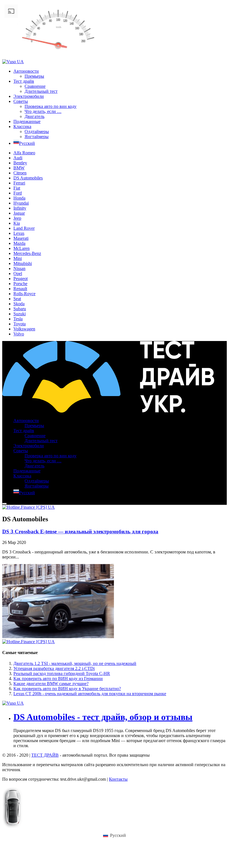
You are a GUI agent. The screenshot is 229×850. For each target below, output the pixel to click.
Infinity (19, 208)
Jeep (17, 218)
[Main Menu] (4, 504)
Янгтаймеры (37, 136)
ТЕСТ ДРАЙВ (45, 755)
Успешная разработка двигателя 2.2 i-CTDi (54, 668)
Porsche (20, 283)
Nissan (19, 268)
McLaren (21, 248)
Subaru (19, 308)
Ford (17, 193)
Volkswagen (24, 328)
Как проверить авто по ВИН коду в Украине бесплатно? (67, 688)
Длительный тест (41, 91)
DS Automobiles (28, 178)
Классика (22, 126)
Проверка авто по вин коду (51, 106)
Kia (16, 223)
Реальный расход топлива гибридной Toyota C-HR (61, 673)
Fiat (16, 188)
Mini (17, 258)
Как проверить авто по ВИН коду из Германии (58, 678)
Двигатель (34, 116)
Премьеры (34, 76)
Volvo (18, 334)
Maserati (20, 238)
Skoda (19, 303)
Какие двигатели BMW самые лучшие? (51, 683)
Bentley (20, 162)
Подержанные (26, 121)
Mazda (19, 243)
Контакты (118, 779)
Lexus (18, 233)
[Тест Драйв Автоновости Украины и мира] (108, 411)
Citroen (20, 173)
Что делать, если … (43, 111)
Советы (20, 101)
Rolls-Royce (24, 293)
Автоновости (26, 71)
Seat (17, 298)
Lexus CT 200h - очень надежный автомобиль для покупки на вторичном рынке (89, 693)
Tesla (18, 318)
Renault (20, 288)
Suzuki (19, 313)
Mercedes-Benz (27, 253)
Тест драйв (23, 81)
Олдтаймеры (37, 131)
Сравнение (35, 86)
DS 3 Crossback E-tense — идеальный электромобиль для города (80, 531)
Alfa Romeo (24, 152)
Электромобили (28, 96)
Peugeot (20, 278)
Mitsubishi (22, 263)
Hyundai (21, 203)
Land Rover (24, 228)
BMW (19, 167)
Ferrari (19, 183)
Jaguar (19, 213)
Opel (17, 273)
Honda (19, 198)
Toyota (19, 323)
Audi (17, 157)
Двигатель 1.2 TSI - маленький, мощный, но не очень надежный (74, 663)
